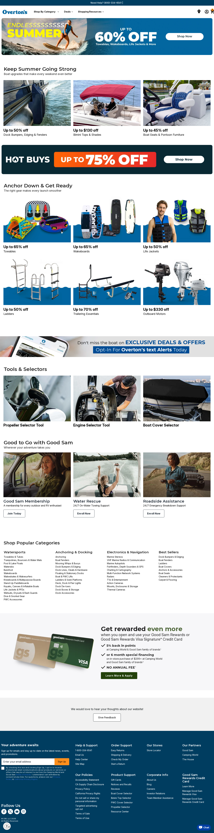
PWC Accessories (13, 599)
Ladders (163, 563)
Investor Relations (156, 793)
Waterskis (9, 566)
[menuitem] (46, 12)
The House (188, 759)
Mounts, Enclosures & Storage (122, 586)
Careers (151, 789)
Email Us (79, 755)
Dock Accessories (64, 593)
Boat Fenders (62, 560)
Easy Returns (117, 750)
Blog (149, 784)
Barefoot (8, 570)
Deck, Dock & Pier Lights (68, 583)
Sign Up (62, 761)
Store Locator (154, 750)
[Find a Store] (199, 11)
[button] (46, 12)
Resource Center (120, 811)
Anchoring (60, 556)
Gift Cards (116, 779)
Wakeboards (10, 573)
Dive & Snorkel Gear (14, 596)
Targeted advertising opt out (86, 807)
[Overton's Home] (15, 12)
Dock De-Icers (62, 586)
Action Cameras (115, 583)
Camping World (190, 755)
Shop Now (184, 36)
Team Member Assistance (160, 798)
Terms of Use (82, 818)
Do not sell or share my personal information (87, 800)
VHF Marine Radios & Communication (126, 560)
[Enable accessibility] (7, 826)
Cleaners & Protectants (170, 576)
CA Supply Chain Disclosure (89, 784)
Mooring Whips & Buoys (67, 563)
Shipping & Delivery (121, 755)
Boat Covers (165, 566)
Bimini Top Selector (121, 798)
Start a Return (118, 764)
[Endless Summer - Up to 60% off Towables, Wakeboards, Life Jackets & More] (107, 36)
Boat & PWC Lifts (64, 576)
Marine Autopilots (116, 563)
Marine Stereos (115, 556)
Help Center (81, 759)
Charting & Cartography (119, 570)
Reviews (115, 789)
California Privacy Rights (87, 793)
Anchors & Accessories (171, 570)
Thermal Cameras (116, 589)
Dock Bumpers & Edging (68, 566)
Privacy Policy (82, 789)
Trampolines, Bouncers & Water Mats (23, 560)
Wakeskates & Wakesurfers (18, 576)
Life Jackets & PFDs (14, 589)
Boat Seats (164, 573)
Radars (110, 576)
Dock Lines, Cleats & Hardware (71, 570)
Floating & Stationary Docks (69, 573)
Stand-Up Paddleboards (16, 583)
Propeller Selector (120, 807)
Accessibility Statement (87, 779)
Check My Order (119, 759)
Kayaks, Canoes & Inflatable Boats (21, 586)
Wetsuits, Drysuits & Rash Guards (20, 593)
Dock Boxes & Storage (67, 589)
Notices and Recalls (121, 784)
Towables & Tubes (13, 556)
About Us (151, 779)
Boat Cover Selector (121, 793)
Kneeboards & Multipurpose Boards (22, 579)
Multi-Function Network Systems (123, 573)
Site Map (79, 764)
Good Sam (187, 750)
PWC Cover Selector (122, 802)
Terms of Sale (82, 813)
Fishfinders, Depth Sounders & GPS (125, 566)
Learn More (188, 786)
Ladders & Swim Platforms (68, 579)
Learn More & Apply (119, 675)
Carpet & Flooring (168, 579)
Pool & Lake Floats (13, 563)
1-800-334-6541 (83, 750)
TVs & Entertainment (117, 579)
